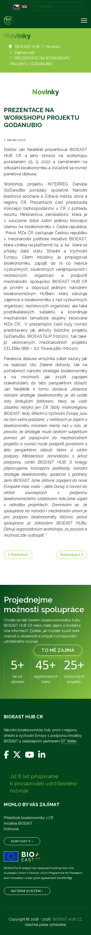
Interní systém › (27, 891)
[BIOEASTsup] (45, 857)
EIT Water (68, 741)
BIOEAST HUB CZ (67, 919)
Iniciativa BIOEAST (18, 823)
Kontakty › (22, 841)
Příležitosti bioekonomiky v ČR (28, 818)
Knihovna (11, 829)
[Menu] (84, 20)
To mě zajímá (57, 650)
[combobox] (58, 6)
